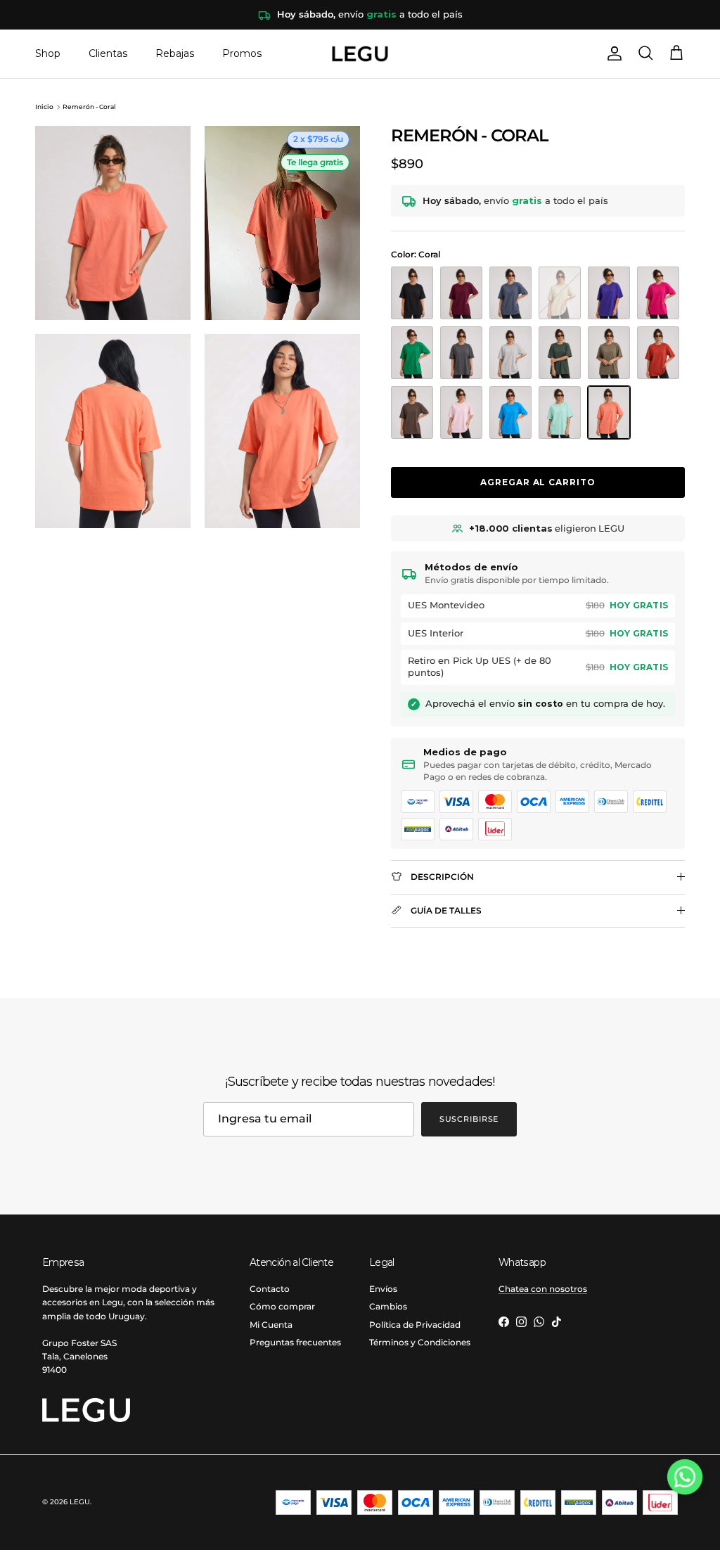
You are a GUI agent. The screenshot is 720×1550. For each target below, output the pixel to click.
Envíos (383, 1288)
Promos (242, 53)
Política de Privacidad (415, 1324)
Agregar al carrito (538, 482)
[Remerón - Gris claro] (510, 352)
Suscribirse (469, 1119)
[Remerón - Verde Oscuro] (560, 352)
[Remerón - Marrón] (412, 412)
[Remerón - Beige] (560, 293)
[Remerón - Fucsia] (658, 293)
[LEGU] (360, 54)
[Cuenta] (611, 53)
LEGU (80, 1501)
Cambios (388, 1306)
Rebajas (174, 53)
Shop (47, 53)
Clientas (108, 53)
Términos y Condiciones (419, 1342)
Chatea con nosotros (543, 1288)
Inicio (44, 106)
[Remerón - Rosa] (461, 412)
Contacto (270, 1288)
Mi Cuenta (271, 1324)
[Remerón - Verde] (412, 352)
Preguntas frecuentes (295, 1342)
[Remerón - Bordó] (461, 293)
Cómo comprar (282, 1306)
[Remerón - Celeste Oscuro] (510, 412)
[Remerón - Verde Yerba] (609, 352)
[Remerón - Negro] (412, 293)
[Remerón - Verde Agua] (560, 412)
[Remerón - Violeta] (609, 293)
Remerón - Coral (89, 106)
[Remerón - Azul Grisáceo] (510, 293)
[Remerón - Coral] (609, 412)
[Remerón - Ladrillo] (658, 352)
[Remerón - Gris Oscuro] (461, 352)
